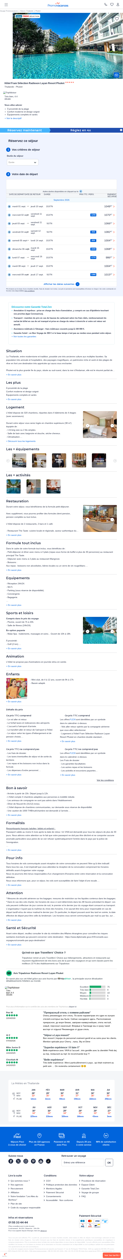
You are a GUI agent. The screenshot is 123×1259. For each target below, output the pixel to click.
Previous (87, 426)
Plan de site (16, 1203)
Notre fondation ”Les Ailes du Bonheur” (23, 1198)
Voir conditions (29, 291)
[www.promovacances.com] (58, 4)
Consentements (53, 1196)
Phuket (37, 11)
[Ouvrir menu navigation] (5, 4)
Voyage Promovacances (9, 11)
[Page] (10, 1161)
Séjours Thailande (26, 11)
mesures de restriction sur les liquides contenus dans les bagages (84, 898)
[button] (100, 424)
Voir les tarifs (111, 1255)
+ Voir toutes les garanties (24, 336)
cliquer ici (72, 1007)
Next (112, 426)
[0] (111, 4)
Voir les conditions (105, 780)
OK (109, 1162)
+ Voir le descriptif (13, 118)
